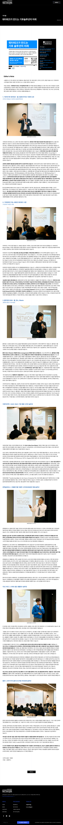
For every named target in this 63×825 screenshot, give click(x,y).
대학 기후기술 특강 (16, 811)
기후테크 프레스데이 (16, 809)
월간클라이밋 (15, 804)
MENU (56, 2)
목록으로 (31, 771)
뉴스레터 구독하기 (23, 822)
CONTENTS (4, 809)
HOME (3, 804)
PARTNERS (4, 811)
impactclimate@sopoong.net (8, 796)
